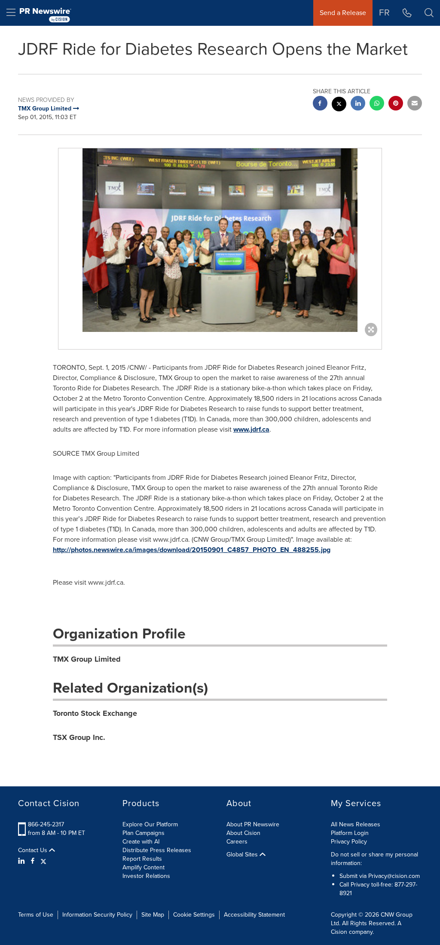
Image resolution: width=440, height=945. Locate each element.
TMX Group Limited (87, 659)
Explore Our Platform (150, 824)
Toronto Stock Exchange (95, 713)
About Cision (243, 833)
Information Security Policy (97, 914)
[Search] (429, 13)
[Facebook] (33, 861)
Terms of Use (35, 914)
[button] (219, 240)
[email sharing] (414, 104)
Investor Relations (146, 876)
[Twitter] (43, 861)
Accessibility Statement (254, 914)
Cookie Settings (194, 914)
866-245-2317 (46, 824)
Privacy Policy (349, 841)
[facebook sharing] (320, 104)
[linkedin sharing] (358, 104)
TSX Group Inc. (79, 737)
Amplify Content (143, 867)
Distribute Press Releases (156, 850)
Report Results (142, 858)
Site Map (152, 914)
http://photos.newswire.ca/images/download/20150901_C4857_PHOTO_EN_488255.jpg (191, 550)
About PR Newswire (252, 824)
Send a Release (343, 13)
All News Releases (355, 824)
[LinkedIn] (22, 861)
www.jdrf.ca (251, 429)
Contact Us (33, 850)
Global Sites (243, 854)
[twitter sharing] (339, 105)
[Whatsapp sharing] (377, 104)
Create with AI (140, 841)
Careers (237, 841)
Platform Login (350, 833)
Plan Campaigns (143, 833)
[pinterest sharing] (395, 104)
